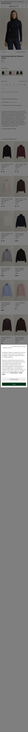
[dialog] (14, 366)
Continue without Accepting (19, 346)
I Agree (14, 384)
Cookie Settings (14, 379)
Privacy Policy (13, 372)
